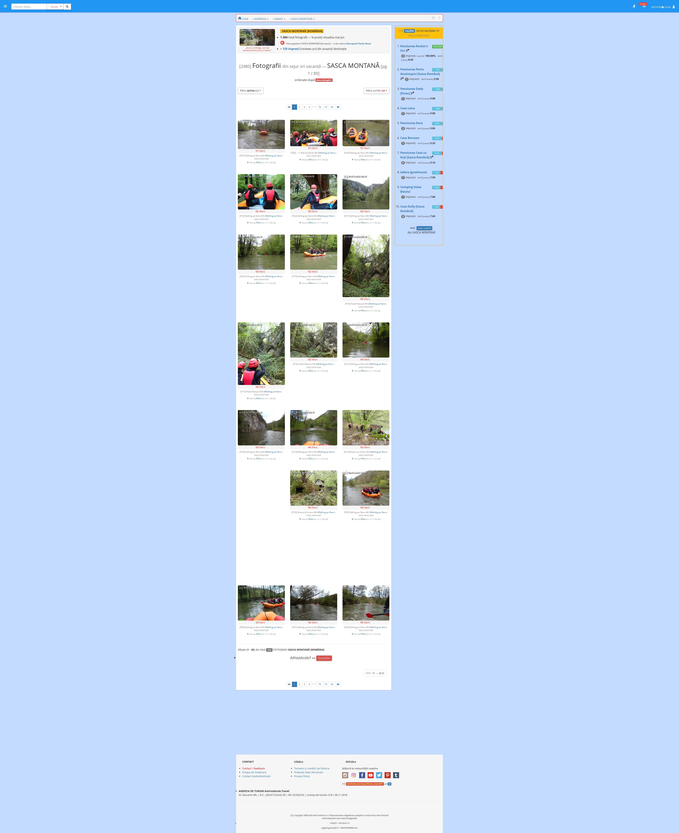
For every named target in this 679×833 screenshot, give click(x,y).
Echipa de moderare (254, 772)
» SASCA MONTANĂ (300, 19)
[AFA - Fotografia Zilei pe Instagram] (354, 774)
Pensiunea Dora (411, 123)
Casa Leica (407, 108)
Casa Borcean (409, 138)
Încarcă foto (324, 658)
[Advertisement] (261, 522)
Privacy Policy (302, 776)
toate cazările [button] (424, 228)
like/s (260, 151)
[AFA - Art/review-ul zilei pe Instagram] (346, 774)
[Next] (338, 107)
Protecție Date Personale (308, 772)
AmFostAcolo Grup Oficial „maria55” (365, 784)
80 (332, 107)
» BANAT (278, 19)
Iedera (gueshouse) (413, 172)
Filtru (249, 90)
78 (319, 107)
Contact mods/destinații (256, 776)
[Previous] (289, 107)
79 (326, 107)
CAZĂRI (409, 31)
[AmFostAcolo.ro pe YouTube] (371, 774)
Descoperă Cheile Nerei (358, 43)
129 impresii (291, 49)
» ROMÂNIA (259, 19)
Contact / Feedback (253, 768)
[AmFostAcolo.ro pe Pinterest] (388, 774)
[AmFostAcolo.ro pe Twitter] (380, 774)
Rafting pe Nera (274, 155)
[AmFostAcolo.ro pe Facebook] (363, 774)
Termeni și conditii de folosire (311, 768)
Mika (258, 162)
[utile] (634, 6)
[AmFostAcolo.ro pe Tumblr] (397, 774)
